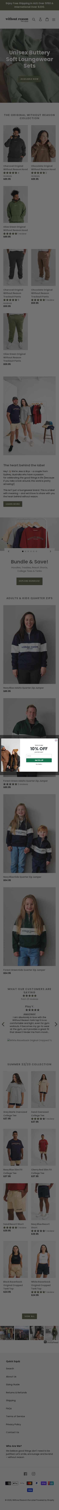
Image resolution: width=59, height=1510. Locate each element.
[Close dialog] (56, 740)
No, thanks (39, 764)
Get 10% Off (39, 760)
